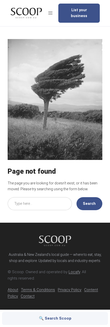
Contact (28, 296)
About (13, 289)
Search (89, 204)
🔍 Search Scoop (55, 318)
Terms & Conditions (38, 289)
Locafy (74, 272)
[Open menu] (50, 13)
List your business (79, 13)
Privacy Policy (69, 289)
